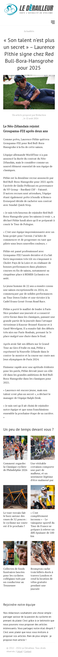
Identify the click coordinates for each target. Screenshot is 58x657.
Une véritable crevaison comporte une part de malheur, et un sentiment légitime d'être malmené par (42, 472)
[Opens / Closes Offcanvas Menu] (52, 22)
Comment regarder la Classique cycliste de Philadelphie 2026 (15, 467)
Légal (19, 651)
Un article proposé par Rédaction (29, 114)
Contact (27, 651)
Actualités (29, 31)
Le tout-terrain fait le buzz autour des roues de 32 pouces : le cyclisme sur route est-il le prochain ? (15, 519)
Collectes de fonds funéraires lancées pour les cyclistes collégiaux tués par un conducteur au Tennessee (14, 577)
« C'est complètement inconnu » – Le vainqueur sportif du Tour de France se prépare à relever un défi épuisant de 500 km (42, 524)
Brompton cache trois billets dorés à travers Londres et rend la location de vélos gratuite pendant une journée (42, 579)
